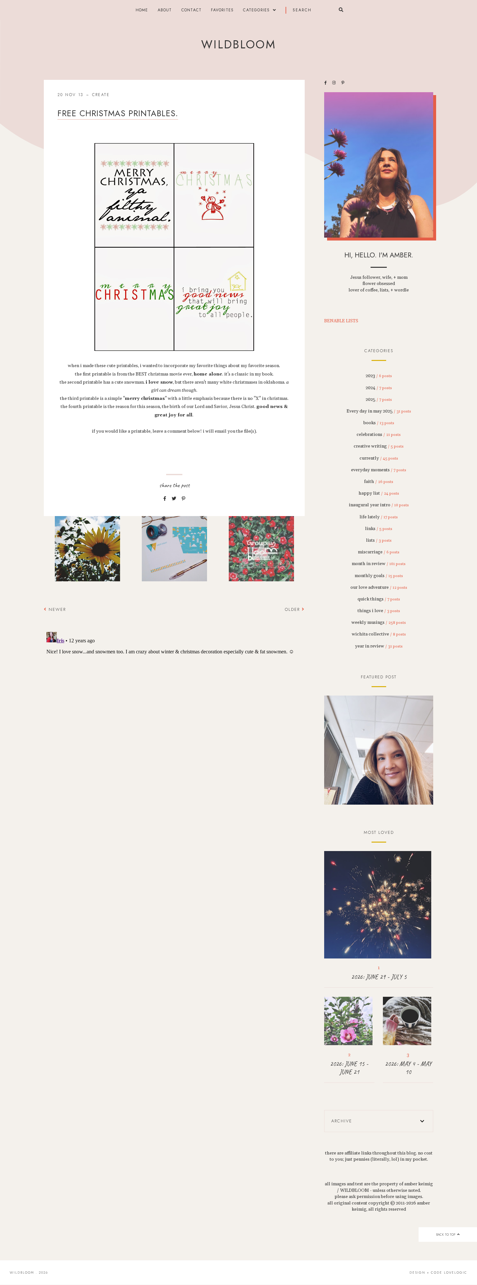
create (101, 95)
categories (256, 10)
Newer (56, 609)
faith (378, 482)
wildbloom (238, 44)
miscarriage (378, 552)
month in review (379, 564)
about (165, 10)
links (378, 529)
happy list (379, 493)
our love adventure (378, 587)
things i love (379, 611)
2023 (379, 376)
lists (379, 540)
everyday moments (378, 470)
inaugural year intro (379, 505)
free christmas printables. (117, 113)
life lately (379, 517)
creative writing (379, 446)
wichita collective (379, 634)
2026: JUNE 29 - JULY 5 (379, 977)
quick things (379, 599)
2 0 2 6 (378, 750)
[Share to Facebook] (164, 499)
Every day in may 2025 (379, 411)
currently (379, 458)
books (378, 423)
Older (293, 609)
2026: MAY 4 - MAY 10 (408, 1068)
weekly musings (378, 622)
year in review (379, 646)
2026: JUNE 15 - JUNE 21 (349, 1068)
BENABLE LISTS (341, 321)
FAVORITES (222, 10)
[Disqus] (174, 710)
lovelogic (455, 1272)
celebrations (379, 435)
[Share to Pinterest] (183, 499)
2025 (379, 399)
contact (191, 10)
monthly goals (379, 576)
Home (142, 10)
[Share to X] (174, 499)
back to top (446, 1234)
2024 (379, 388)
